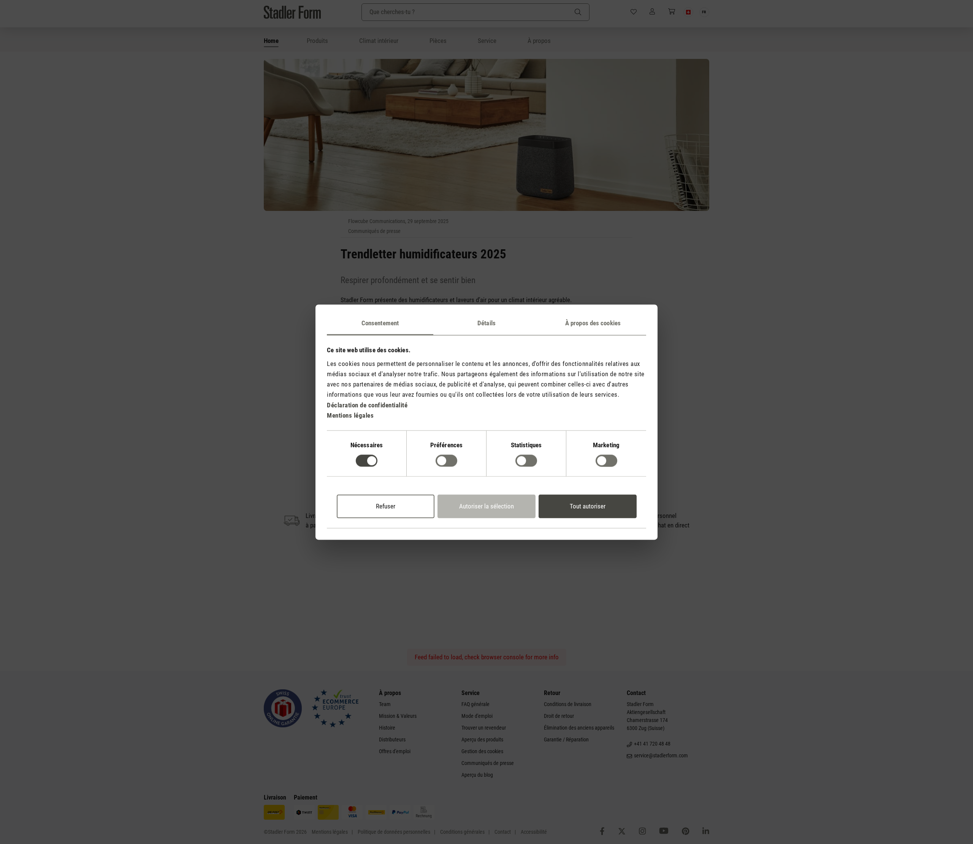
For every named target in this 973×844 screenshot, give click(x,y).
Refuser (385, 506)
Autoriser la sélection (486, 506)
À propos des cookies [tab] (593, 323)
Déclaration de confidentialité (367, 405)
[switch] (446, 460)
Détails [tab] (486, 323)
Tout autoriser (587, 506)
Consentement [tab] (380, 323)
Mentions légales (350, 415)
